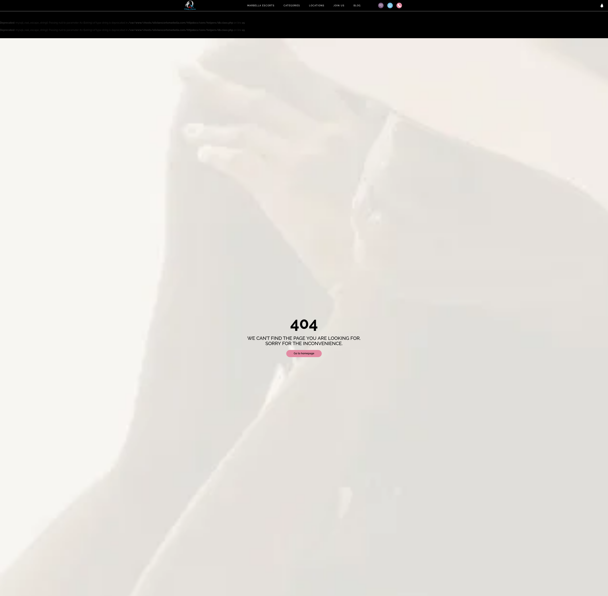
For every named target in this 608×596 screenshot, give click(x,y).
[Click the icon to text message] (381, 5)
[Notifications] (602, 5)
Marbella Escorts (260, 5)
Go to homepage (304, 353)
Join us (339, 5)
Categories (292, 5)
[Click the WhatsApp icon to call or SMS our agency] (390, 5)
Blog (357, 5)
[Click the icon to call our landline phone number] (399, 5)
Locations (316, 5)
